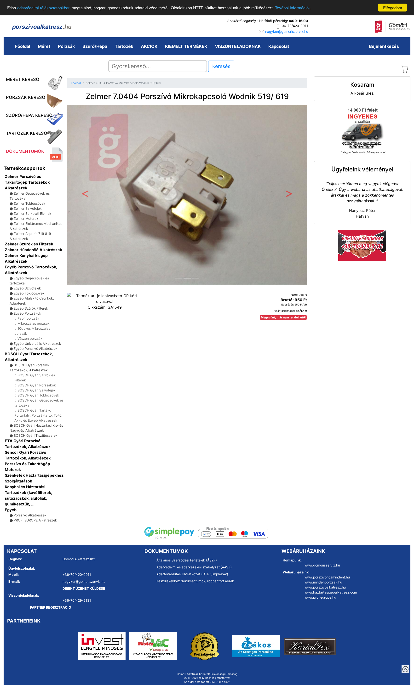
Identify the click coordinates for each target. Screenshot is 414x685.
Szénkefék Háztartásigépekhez (34, 475)
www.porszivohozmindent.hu (327, 577)
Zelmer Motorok (26, 218)
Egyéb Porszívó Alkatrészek (36, 348)
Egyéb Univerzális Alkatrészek (37, 343)
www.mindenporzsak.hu (323, 582)
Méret (44, 46)
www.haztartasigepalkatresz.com (331, 592)
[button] (85, 195)
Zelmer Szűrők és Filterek (29, 244)
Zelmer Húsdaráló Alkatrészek (33, 249)
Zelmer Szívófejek (28, 208)
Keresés (221, 66)
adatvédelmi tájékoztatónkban (43, 8)
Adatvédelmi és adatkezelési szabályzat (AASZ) (194, 567)
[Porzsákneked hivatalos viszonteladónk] (205, 645)
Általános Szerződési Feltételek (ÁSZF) (186, 560)
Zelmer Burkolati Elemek (32, 213)
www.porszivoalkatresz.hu (325, 587)
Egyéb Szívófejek (27, 288)
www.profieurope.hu (320, 597)
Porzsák (66, 46)
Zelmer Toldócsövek (29, 203)
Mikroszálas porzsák (33, 323)
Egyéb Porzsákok (27, 313)
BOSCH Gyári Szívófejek (36, 390)
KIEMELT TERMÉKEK (186, 46)
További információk (293, 8)
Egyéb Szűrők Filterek (31, 308)
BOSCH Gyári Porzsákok (36, 385)
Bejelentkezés (384, 46)
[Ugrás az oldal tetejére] (405, 669)
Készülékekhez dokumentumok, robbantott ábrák (195, 581)
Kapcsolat (278, 46)
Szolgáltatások (18, 481)
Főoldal (22, 46)
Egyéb (11, 509)
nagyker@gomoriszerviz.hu (286, 31)
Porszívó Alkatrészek (30, 515)
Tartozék (124, 46)
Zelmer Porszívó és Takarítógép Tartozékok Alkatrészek (27, 182)
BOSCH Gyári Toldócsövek (38, 395)
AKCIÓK (149, 46)
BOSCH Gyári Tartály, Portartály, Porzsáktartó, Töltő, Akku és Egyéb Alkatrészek (38, 415)
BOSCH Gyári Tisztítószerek (36, 435)
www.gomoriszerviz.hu (322, 565)
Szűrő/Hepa (94, 46)
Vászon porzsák (29, 338)
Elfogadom (392, 8)
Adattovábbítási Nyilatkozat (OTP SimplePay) (192, 574)
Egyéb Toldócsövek (29, 293)
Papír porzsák (28, 318)
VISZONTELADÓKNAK (238, 46)
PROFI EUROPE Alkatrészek (35, 520)
